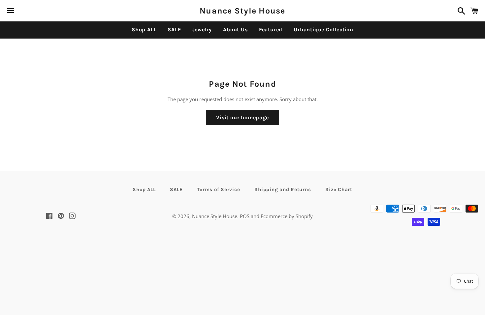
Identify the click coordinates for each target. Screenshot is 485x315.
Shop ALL (144, 29)
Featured (270, 29)
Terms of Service (218, 189)
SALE (174, 29)
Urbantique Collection (323, 29)
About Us (235, 29)
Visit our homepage (242, 117)
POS (244, 216)
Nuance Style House (242, 10)
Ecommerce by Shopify (287, 216)
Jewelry (202, 29)
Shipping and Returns (282, 189)
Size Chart (338, 189)
